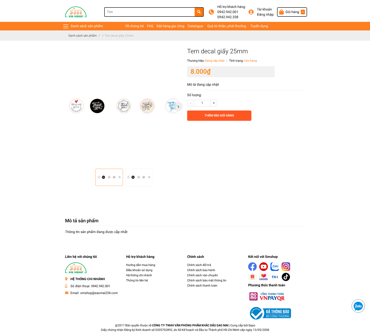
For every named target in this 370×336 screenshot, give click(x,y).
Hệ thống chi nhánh (139, 275)
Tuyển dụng (259, 26)
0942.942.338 (227, 17)
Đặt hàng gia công (170, 26)
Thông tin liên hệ (137, 280)
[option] (124, 106)
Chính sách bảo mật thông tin (206, 280)
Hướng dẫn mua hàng (140, 265)
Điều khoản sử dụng (139, 270)
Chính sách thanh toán (202, 285)
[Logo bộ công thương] (269, 313)
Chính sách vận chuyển (202, 275)
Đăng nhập (265, 14)
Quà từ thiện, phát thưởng (226, 26)
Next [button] (178, 106)
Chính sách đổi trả (199, 265)
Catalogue (195, 26)
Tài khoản (264, 9)
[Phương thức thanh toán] (266, 296)
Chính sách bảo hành (201, 270)
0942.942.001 (227, 12)
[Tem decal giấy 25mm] (124, 106)
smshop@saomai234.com (99, 293)
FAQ (150, 26)
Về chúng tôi (134, 26)
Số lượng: (194, 95)
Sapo (251, 325)
